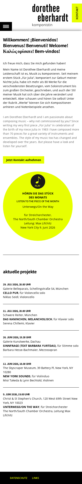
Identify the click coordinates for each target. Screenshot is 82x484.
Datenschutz (18, 478)
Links (35, 478)
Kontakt (77, 13)
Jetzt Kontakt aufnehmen (23, 160)
